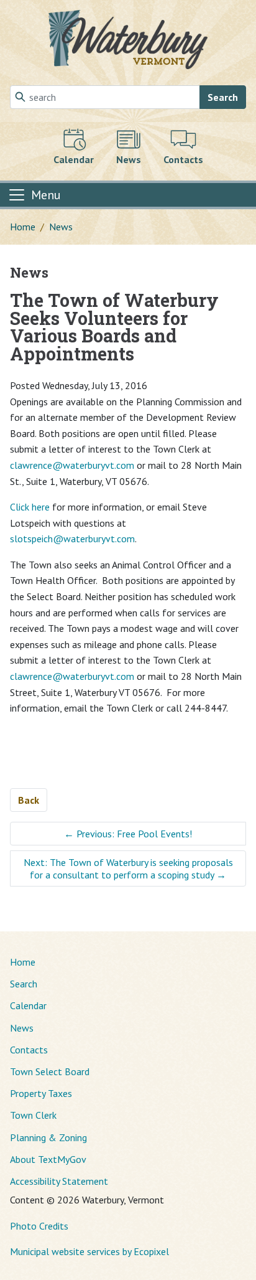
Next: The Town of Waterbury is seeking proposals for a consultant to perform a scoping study (128, 868)
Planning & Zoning (48, 1137)
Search (223, 97)
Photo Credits (39, 1226)
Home (22, 226)
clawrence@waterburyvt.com (72, 465)
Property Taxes (41, 1093)
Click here (30, 507)
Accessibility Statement (59, 1181)
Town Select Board (49, 1071)
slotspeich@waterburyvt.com (72, 538)
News (61, 226)
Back (28, 800)
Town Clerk (33, 1115)
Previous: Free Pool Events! (128, 833)
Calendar (28, 1005)
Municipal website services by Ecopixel (89, 1251)
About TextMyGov (48, 1159)
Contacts (29, 1049)
